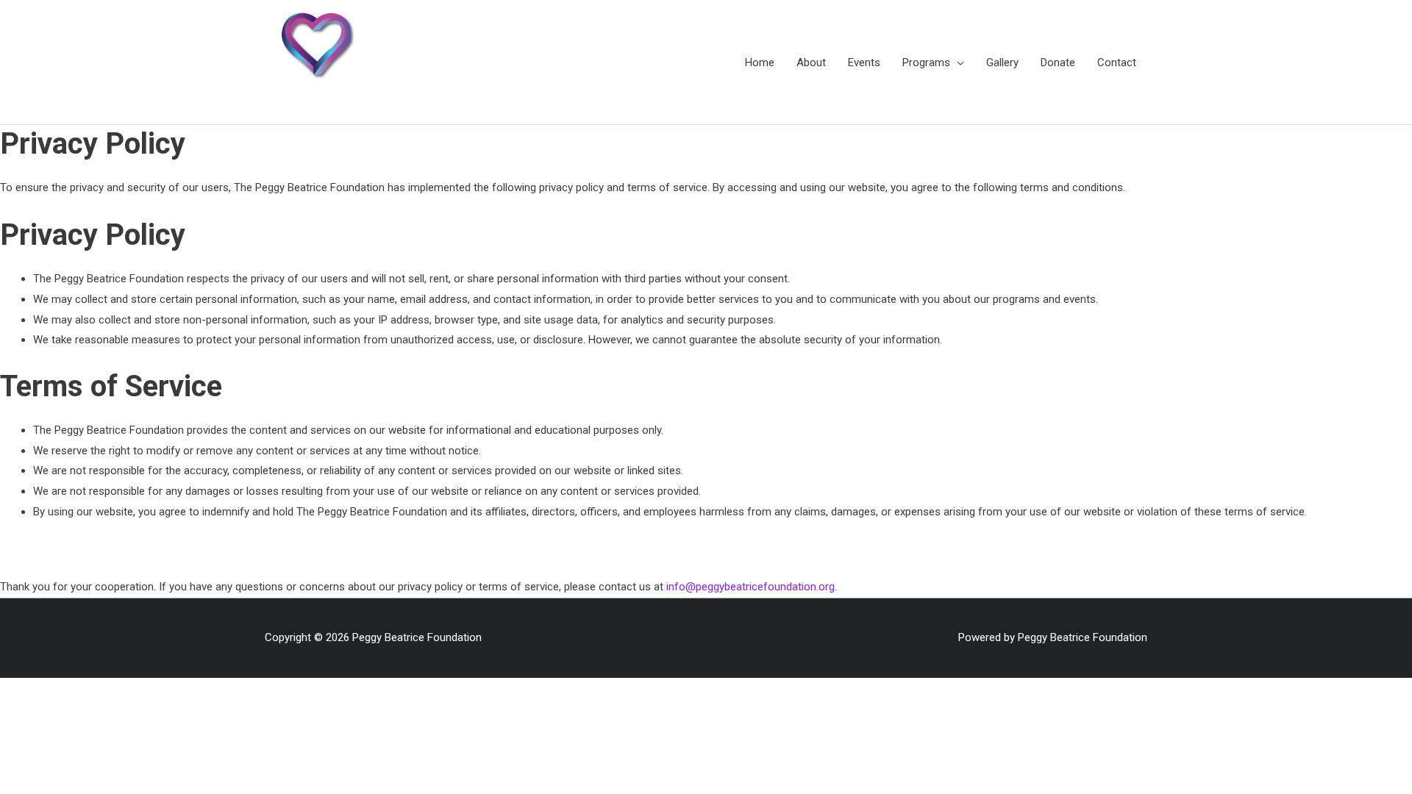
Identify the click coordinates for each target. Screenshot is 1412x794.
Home (759, 62)
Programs (926, 62)
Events (864, 62)
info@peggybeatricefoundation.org (750, 586)
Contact (1116, 62)
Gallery (1002, 62)
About (811, 62)
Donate (1058, 62)
